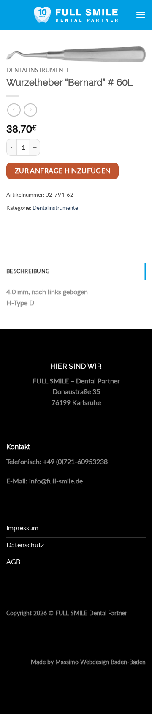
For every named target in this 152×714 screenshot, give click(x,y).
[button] (141, 14)
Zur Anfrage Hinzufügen (63, 170)
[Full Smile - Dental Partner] (76, 15)
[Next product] (13, 110)
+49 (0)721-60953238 (75, 461)
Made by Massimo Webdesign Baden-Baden (88, 662)
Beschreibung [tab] (28, 271)
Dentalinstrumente (38, 70)
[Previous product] (30, 110)
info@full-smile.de (56, 481)
